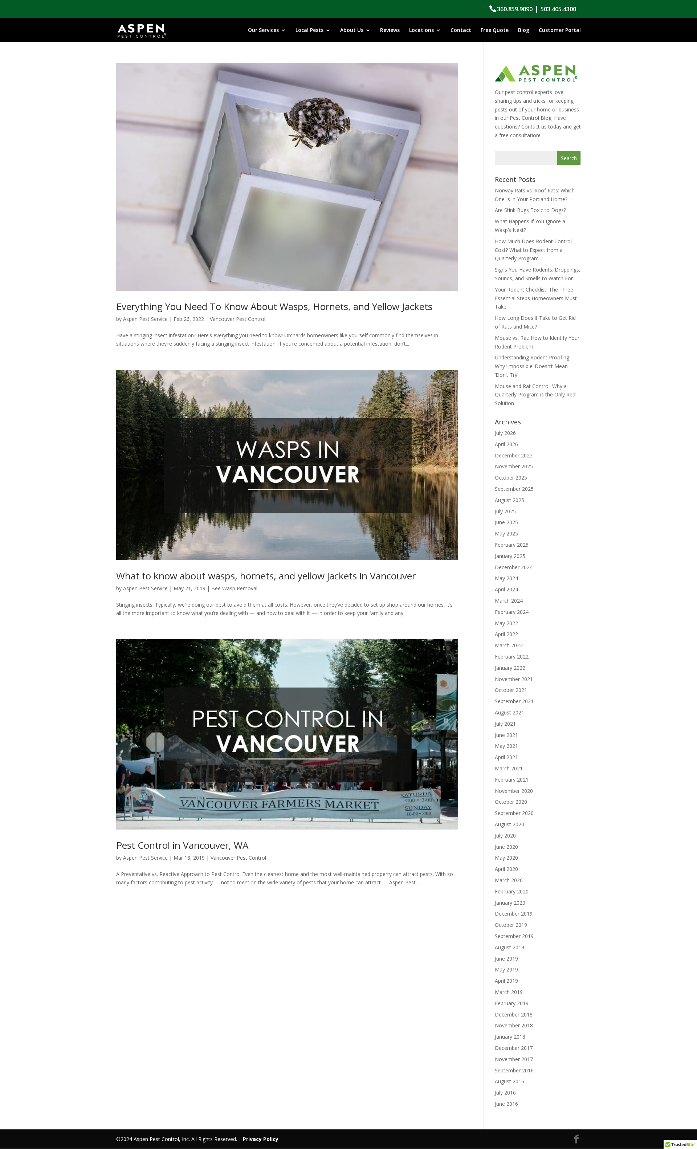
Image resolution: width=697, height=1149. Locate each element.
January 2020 (510, 902)
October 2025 (511, 477)
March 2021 (509, 768)
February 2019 (512, 1003)
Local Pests (309, 30)
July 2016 (505, 1092)
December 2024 (514, 567)
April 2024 (506, 589)
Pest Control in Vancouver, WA (182, 845)
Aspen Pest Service (145, 318)
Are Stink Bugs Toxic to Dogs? (530, 210)
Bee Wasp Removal (234, 588)
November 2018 (514, 1025)
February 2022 (512, 656)
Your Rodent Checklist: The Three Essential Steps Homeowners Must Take (536, 298)
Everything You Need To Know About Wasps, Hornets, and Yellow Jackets (274, 306)
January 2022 (510, 667)
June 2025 (506, 522)
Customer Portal (560, 30)
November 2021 (514, 679)
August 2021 (509, 712)
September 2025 (514, 488)
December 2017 (514, 1047)
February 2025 (512, 544)
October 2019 (511, 924)
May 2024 (506, 578)
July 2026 (505, 432)
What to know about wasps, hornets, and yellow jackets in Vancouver (266, 575)
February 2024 (512, 611)
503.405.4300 (558, 9)
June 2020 (506, 846)
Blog (523, 30)
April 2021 (506, 757)
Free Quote (495, 30)
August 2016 (509, 1081)
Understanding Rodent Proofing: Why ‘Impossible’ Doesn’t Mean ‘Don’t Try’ (532, 366)
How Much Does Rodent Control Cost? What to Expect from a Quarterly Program (533, 250)
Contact (461, 30)
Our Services (263, 30)
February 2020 (512, 891)
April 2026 (506, 444)
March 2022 (509, 645)
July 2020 (505, 835)
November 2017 (514, 1059)
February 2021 (512, 779)
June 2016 (506, 1103)
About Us (351, 30)
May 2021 (506, 745)
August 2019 (509, 947)
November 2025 (514, 466)
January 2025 (510, 556)
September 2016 (514, 1070)
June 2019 (506, 958)
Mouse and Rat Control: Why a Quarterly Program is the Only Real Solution (535, 395)
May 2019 (506, 969)
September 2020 (514, 813)
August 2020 (509, 824)
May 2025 (506, 533)
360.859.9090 (515, 9)
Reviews (390, 30)
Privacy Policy (260, 1139)
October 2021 (511, 689)
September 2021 (514, 701)
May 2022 (506, 623)
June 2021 (506, 735)
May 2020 (506, 857)
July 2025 (505, 511)
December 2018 (514, 1014)
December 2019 (514, 913)
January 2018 (510, 1036)
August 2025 (509, 500)
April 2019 (506, 980)
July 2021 (505, 723)
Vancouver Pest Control (237, 318)
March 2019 (509, 992)
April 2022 (506, 634)
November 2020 (514, 790)
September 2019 (514, 936)
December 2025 (514, 455)
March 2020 (509, 880)
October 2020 (511, 801)
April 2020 (506, 868)
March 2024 (509, 600)
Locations (421, 30)
